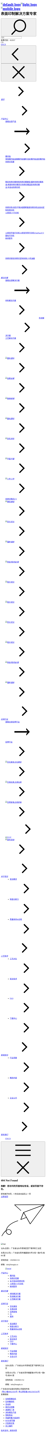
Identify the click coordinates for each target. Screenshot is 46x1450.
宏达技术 (13, 1339)
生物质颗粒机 (10, 1399)
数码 (12, 499)
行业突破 (13, 1351)
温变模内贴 (40, 159)
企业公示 (13, 1356)
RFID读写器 (10, 1421)
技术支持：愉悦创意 (9, 1430)
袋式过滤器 (9, 1407)
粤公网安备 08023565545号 (29, 1392)
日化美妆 (13, 1306)
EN (2, 44)
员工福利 (9, 1426)
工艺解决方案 (15, 1299)
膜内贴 (8, 156)
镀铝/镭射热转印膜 (34, 182)
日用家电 (13, 1312)
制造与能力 (14, 1326)
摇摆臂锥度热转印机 (29, 207)
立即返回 (4, 1197)
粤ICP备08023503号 (9, 1392)
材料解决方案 (15, 1294)
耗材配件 (13, 1286)
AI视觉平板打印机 (12, 233)
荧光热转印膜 (23, 185)
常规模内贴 (9, 159)
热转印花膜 (14, 1278)
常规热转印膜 (21, 182)
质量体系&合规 (16, 1329)
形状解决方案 (15, 1296)
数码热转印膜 (10, 182)
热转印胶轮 (9, 258)
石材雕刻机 (9, 1402)
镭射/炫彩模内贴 (29, 159)
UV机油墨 (31, 258)
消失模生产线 (10, 1412)
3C (11, 1314)
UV (15, 499)
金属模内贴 (18, 159)
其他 (11, 1316)
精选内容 (13, 1354)
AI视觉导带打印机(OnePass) (30, 233)
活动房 (8, 1404)
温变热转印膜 (34, 185)
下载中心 (13, 1344)
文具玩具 (13, 1309)
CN (4, 44)
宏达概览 (13, 1324)
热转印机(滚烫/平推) (13, 207)
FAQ (11, 1341)
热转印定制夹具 (20, 258)
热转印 (8, 499)
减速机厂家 (9, 1410)
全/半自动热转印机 (17, 1281)
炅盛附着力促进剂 (12, 1418)
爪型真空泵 (9, 1423)
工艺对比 (13, 1336)
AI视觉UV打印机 (16, 1284)
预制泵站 (9, 1415)
